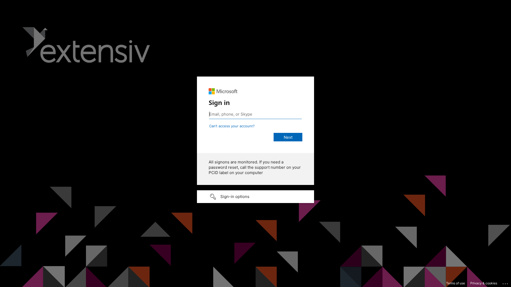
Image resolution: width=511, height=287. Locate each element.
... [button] (505, 282)
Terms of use (455, 283)
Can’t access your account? (232, 126)
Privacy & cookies (483, 283)
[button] (255, 196)
